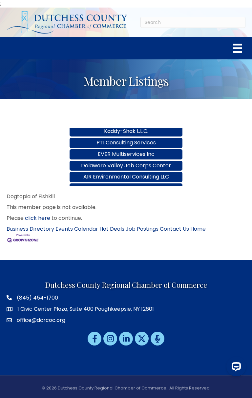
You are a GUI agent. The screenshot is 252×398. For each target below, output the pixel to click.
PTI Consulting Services (126, 138)
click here (37, 218)
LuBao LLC (126, 184)
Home (198, 229)
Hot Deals (111, 229)
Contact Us (174, 229)
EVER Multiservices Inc (126, 150)
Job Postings (142, 229)
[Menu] (237, 48)
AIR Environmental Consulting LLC (126, 172)
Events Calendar (76, 229)
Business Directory (30, 229)
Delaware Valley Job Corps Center (126, 161)
